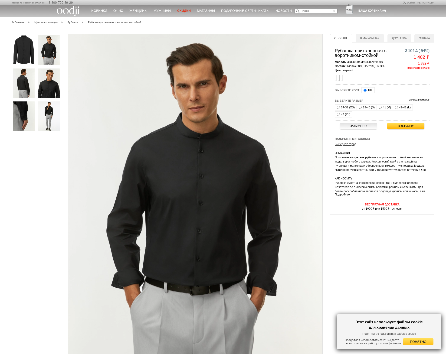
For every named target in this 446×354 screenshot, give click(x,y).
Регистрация (425, 2)
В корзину (406, 126)
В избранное (358, 126)
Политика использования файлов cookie (389, 333)
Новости (283, 11)
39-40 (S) (368, 107)
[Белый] (336, 78)
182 (370, 90)
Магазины (206, 11)
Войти (411, 2)
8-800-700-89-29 (61, 2)
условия (397, 208)
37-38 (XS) (347, 107)
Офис (118, 11)
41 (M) (386, 107)
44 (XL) (345, 114)
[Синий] (342, 78)
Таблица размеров (418, 99)
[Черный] (339, 78)
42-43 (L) (404, 107)
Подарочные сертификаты (245, 11)
